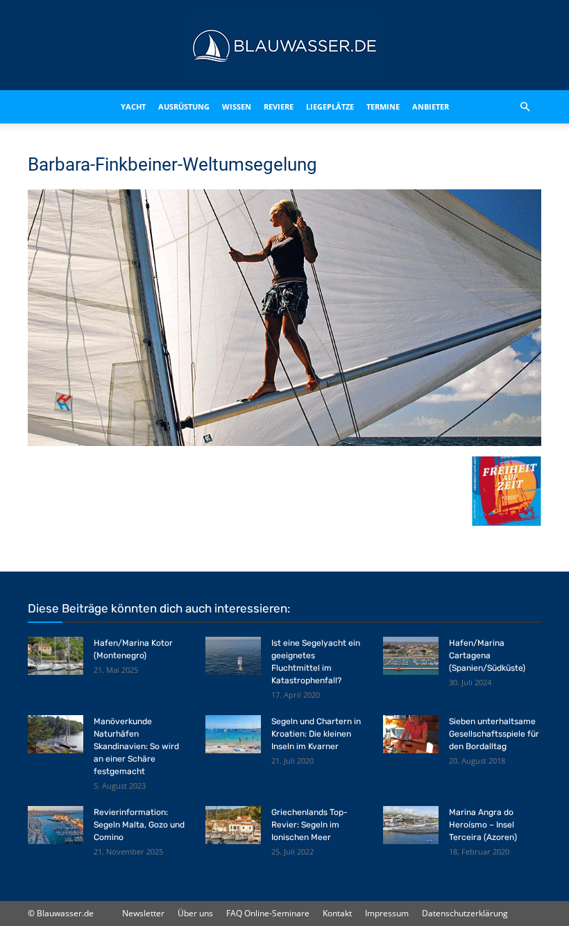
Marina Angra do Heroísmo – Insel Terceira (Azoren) (483, 824)
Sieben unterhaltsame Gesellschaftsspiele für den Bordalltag (494, 734)
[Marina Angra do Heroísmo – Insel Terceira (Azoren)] (411, 825)
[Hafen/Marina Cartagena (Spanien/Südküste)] (411, 656)
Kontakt (337, 913)
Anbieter (430, 106)
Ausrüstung (184, 106)
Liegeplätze (330, 106)
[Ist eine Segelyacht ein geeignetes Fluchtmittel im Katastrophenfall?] (233, 656)
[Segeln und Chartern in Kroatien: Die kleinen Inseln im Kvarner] (233, 734)
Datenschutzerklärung (465, 913)
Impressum (387, 913)
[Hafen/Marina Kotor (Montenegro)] (55, 656)
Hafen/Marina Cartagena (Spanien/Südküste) (487, 655)
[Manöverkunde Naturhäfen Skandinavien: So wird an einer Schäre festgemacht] (55, 734)
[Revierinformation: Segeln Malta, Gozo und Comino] (55, 825)
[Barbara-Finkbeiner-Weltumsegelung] (284, 442)
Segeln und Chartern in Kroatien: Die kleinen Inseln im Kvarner (316, 734)
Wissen (236, 106)
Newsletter (143, 913)
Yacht (133, 106)
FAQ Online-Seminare (267, 913)
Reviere (279, 106)
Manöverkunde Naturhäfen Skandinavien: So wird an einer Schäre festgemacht (136, 746)
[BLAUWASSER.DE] (284, 46)
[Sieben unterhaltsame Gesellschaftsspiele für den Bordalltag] (411, 734)
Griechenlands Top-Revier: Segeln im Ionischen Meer (309, 824)
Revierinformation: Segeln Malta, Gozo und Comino (139, 824)
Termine (383, 106)
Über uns (195, 913)
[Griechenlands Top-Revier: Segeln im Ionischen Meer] (233, 825)
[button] (524, 106)
